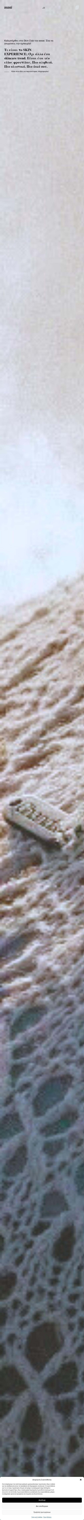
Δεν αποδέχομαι (42, 1506)
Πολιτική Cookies (37, 1517)
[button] (81, 1480)
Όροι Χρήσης (47, 1517)
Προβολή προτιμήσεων (42, 1512)
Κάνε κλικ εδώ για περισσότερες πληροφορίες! (30, 71)
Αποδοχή (42, 1500)
